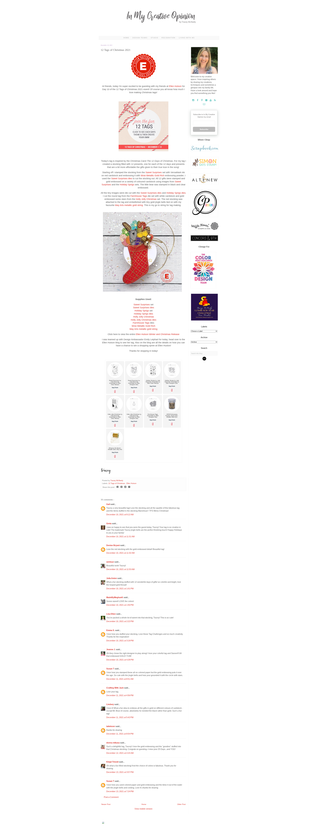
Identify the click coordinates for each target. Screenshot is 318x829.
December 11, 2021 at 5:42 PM (119, 717)
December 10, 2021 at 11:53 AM (120, 569)
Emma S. (110, 630)
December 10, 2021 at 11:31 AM (120, 536)
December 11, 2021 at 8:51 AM (119, 679)
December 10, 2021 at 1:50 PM (120, 605)
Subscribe (204, 129)
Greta (109, 523)
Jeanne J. (111, 649)
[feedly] (215, 100)
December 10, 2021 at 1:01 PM (120, 589)
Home (126, 38)
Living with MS (187, 38)
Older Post (181, 804)
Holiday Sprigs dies (176, 193)
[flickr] (206, 100)
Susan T (110, 669)
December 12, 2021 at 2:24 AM (120, 753)
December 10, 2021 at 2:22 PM (120, 621)
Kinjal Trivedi (112, 762)
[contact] (204, 104)
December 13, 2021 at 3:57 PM (120, 772)
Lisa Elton (111, 614)
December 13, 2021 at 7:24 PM (120, 791)
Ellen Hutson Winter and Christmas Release (157, 334)
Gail (108, 504)
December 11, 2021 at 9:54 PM (119, 734)
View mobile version (143, 809)
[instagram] (193, 100)
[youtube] (211, 100)
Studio (154, 38)
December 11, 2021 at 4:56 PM (119, 695)
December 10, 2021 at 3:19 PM (120, 641)
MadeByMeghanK (115, 597)
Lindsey (110, 704)
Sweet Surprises (153, 172)
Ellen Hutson (175, 86)
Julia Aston (111, 578)
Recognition (168, 38)
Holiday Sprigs (127, 184)
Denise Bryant (113, 545)
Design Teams (140, 38)
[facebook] (198, 100)
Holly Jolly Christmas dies (143, 320)
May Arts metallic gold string (129, 205)
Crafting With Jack (115, 688)
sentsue (110, 562)
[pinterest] (202, 100)
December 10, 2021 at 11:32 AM (120, 553)
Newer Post (105, 804)
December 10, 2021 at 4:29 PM (120, 660)
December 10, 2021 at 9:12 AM (120, 514)
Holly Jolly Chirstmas (146, 199)
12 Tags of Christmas (116, 483)
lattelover (111, 726)
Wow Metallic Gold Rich (152, 175)
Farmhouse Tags (138, 196)
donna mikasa (113, 743)
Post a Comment (111, 797)
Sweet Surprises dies (121, 178)
